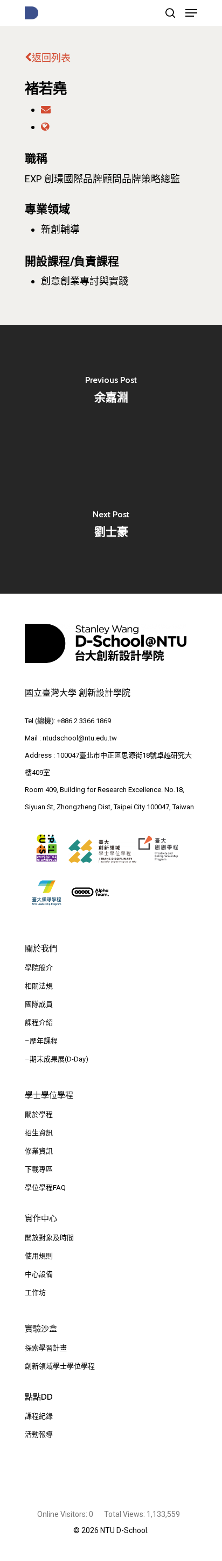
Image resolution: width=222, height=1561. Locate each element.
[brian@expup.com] (46, 109)
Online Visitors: (63, 1514)
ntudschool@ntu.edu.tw (80, 738)
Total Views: (125, 1514)
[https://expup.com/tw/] (45, 126)
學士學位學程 (49, 1095)
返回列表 (51, 57)
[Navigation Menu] (191, 13)
